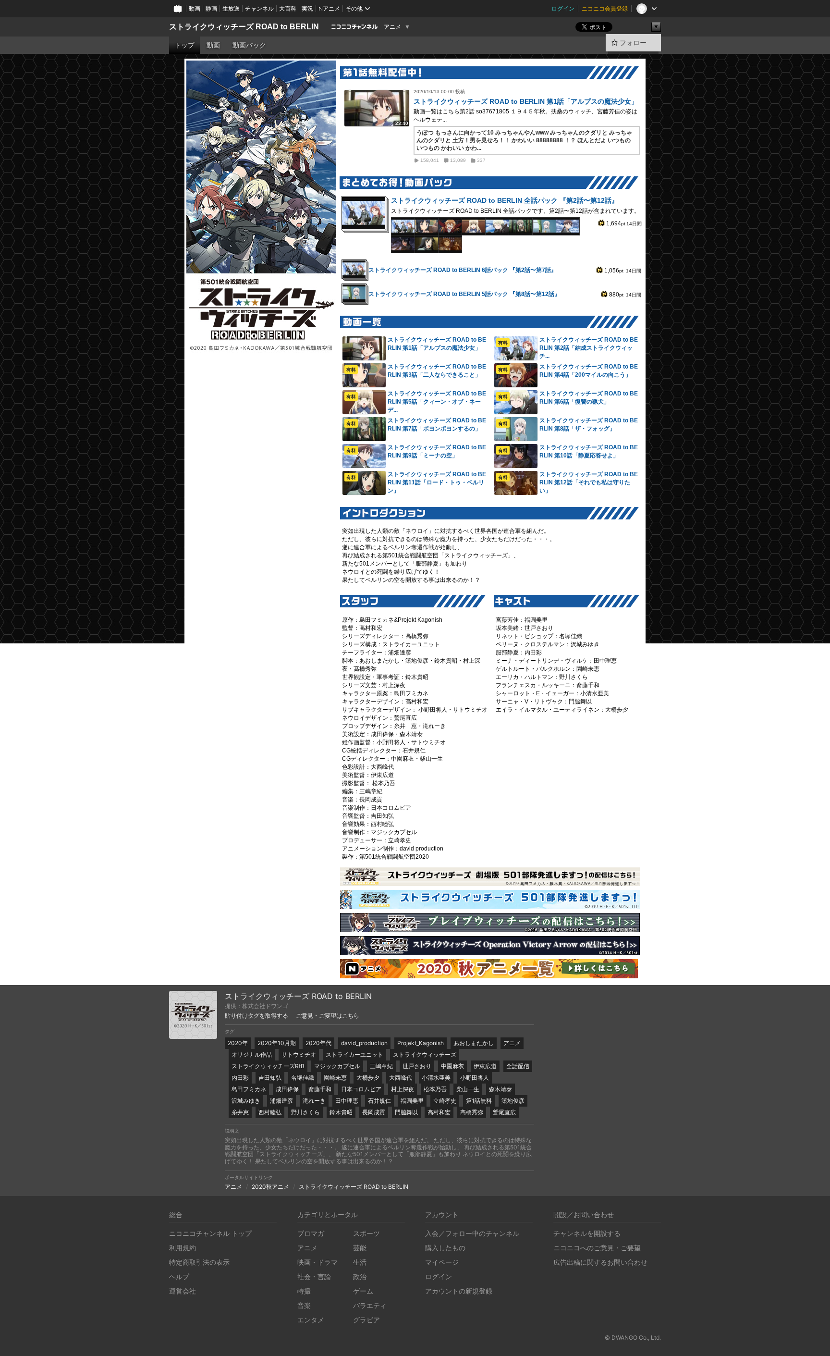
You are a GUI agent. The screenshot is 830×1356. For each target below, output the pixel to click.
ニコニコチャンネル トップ (210, 1233)
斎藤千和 (319, 1089)
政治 (359, 1276)
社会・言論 (314, 1276)
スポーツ (366, 1233)
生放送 (231, 8)
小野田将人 (474, 1077)
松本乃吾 (435, 1089)
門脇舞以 (406, 1112)
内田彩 (240, 1077)
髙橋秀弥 (471, 1112)
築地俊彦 (513, 1100)
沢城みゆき (246, 1100)
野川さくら (305, 1112)
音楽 (304, 1305)
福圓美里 (412, 1100)
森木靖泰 (500, 1089)
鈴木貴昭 (341, 1112)
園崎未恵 (335, 1077)
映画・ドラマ (317, 1262)
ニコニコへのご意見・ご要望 (597, 1248)
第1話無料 (479, 1100)
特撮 (304, 1291)
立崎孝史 (444, 1100)
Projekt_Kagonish (420, 1043)
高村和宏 (439, 1112)
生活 (359, 1262)
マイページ (442, 1262)
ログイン (562, 8)
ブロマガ (310, 1233)
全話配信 (517, 1066)
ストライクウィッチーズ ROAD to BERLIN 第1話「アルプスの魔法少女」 (526, 101)
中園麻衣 (452, 1066)
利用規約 (182, 1248)
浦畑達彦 (281, 1100)
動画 (194, 8)
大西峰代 (400, 1077)
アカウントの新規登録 (458, 1291)
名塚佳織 (302, 1077)
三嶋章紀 (381, 1066)
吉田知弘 (269, 1077)
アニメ (392, 27)
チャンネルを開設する (587, 1233)
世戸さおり (417, 1066)
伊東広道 (485, 1066)
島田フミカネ (249, 1089)
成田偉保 (287, 1089)
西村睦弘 (269, 1112)
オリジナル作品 (252, 1054)
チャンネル (259, 8)
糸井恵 (240, 1112)
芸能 (359, 1248)
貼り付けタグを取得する (256, 1016)
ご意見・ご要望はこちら (327, 1016)
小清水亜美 (436, 1077)
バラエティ (370, 1305)
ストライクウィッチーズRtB (268, 1066)
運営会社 (182, 1291)
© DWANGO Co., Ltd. (633, 1337)
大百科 (287, 8)
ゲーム (363, 1291)
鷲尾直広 (504, 1112)
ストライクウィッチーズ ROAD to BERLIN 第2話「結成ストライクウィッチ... (588, 347)
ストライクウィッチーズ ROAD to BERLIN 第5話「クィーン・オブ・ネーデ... (437, 401)
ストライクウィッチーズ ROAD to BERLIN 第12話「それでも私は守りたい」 (588, 482)
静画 (211, 8)
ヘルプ (179, 1276)
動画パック (249, 45)
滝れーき (314, 1100)
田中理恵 (346, 1100)
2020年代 (318, 1043)
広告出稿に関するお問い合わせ (600, 1262)
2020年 (238, 1043)
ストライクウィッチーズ (424, 1054)
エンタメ (310, 1320)
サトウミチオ (298, 1054)
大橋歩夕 (367, 1077)
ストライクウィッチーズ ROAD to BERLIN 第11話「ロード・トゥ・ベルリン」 (437, 482)
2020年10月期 (276, 1043)
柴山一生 (467, 1089)
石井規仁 (379, 1100)
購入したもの (445, 1248)
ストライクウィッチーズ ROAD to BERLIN (244, 27)
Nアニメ (329, 8)
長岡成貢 (373, 1112)
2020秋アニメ (270, 1186)
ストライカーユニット (354, 1054)
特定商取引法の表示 (199, 1262)
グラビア (366, 1320)
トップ (184, 45)
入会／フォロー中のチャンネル (472, 1233)
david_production (364, 1043)
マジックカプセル (337, 1066)
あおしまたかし (473, 1043)
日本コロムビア (361, 1089)
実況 (307, 8)
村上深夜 (402, 1089)
